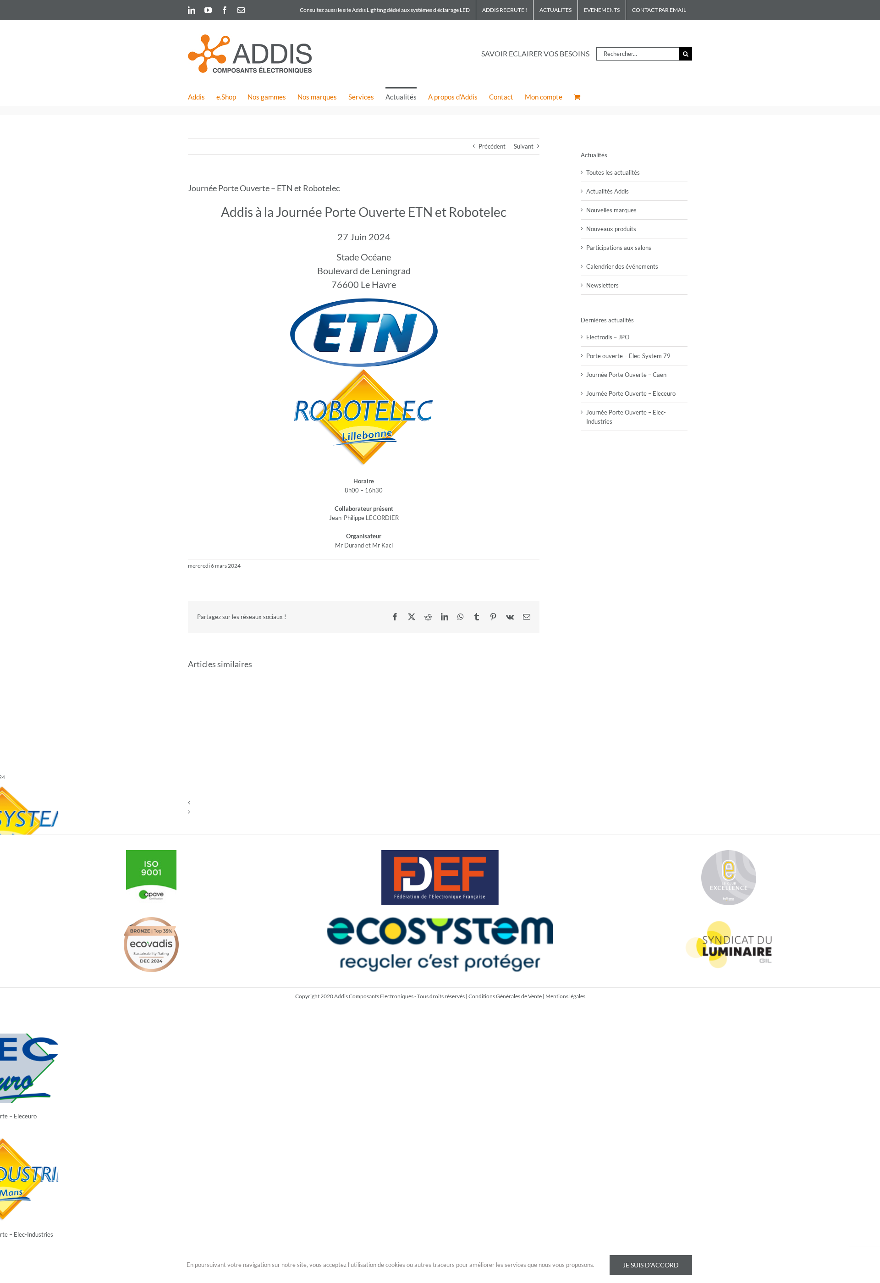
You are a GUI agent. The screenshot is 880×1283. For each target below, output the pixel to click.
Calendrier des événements (622, 266)
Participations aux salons (618, 247)
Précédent (492, 146)
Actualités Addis (607, 191)
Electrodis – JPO (607, 337)
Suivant (524, 146)
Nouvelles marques (611, 210)
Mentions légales (565, 996)
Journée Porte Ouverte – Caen (626, 374)
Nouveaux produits (611, 228)
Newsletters (602, 285)
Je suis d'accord (651, 1265)
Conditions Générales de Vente (505, 996)
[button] (363, 802)
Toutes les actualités (613, 172)
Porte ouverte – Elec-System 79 (628, 355)
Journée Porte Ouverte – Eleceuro (631, 393)
